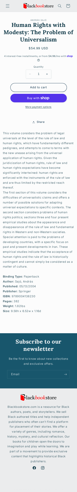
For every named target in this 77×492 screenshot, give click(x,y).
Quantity (38, 66)
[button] (7, 6)
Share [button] (41, 122)
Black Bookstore (32, 489)
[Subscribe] (65, 374)
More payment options (38, 107)
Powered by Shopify (52, 489)
